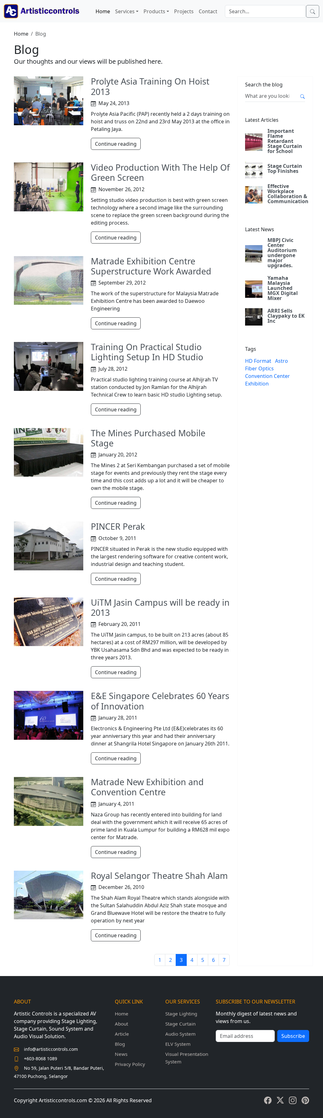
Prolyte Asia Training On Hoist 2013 (150, 86)
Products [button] (154, 11)
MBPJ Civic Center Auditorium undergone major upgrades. (282, 253)
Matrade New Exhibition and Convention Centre (147, 787)
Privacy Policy (130, 1064)
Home (103, 11)
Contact (208, 11)
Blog (120, 1044)
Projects (184, 11)
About (121, 1024)
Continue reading (116, 143)
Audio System (180, 1034)
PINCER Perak (118, 526)
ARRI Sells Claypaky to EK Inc (286, 315)
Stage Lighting (181, 1013)
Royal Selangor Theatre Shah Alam (159, 875)
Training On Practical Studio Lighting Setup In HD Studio (147, 352)
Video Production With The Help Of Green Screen (160, 172)
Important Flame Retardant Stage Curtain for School (284, 141)
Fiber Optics (259, 368)
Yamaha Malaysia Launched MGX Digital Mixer (282, 288)
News (121, 1054)
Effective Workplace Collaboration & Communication (287, 194)
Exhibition (257, 383)
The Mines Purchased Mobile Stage (148, 438)
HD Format (258, 360)
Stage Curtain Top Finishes (284, 168)
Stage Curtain (180, 1024)
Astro (281, 360)
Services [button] (125, 11)
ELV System (178, 1044)
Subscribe (293, 1036)
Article (122, 1034)
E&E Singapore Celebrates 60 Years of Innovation (160, 701)
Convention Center (267, 376)
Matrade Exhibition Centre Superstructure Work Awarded (151, 266)
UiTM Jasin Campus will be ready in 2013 (160, 607)
